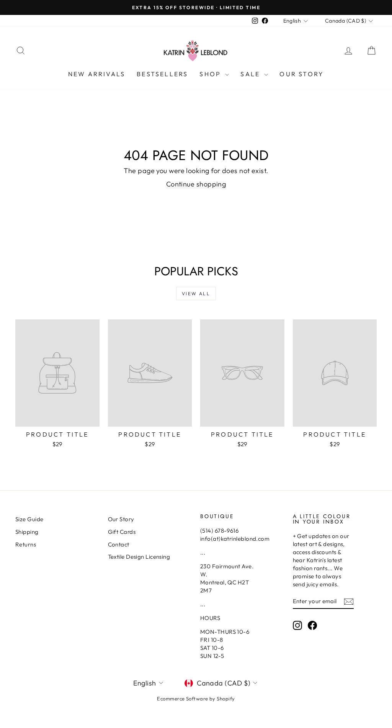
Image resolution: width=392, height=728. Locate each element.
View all (196, 293)
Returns (25, 544)
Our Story (301, 74)
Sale (251, 74)
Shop (211, 74)
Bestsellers (162, 74)
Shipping (27, 531)
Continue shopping (196, 184)
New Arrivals (96, 74)
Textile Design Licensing (139, 556)
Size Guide (29, 519)
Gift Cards (122, 531)
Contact (118, 544)
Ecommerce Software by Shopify (196, 698)
